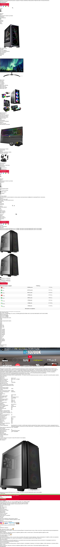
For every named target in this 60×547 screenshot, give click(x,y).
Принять (10, 533)
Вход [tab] (1, 209)
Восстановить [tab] (3, 211)
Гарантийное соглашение (5, 515)
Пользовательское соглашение (6, 521)
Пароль (1, 198)
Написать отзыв (3, 438)
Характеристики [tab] (3, 344)
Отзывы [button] (1, 435)
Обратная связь (37, 0)
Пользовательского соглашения (35, 499)
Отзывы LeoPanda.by (24, 0)
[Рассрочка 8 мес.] (17, 523)
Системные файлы (3, 535)
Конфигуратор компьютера (5, 0)
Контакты (47, 0)
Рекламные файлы (3, 539)
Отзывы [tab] (1, 345)
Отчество (2, 203)
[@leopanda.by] (8, 6)
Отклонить (2, 533)
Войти (1, 215)
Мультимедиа (2, 511)
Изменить (2, 204)
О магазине (42, 0)
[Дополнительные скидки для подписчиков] (1, 523)
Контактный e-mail (4, 199)
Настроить (6, 533)
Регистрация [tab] (2, 210)
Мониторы (2, 508)
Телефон (1, 200)
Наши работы (31, 0)
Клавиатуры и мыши (4, 510)
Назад (1, 546)
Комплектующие (3, 509)
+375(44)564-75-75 (4, 5)
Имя (1, 202)
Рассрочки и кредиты (15, 0)
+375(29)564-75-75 (4, 3)
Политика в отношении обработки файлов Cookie (10, 519)
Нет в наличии (3, 281)
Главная (1, 225)
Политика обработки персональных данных (9, 518)
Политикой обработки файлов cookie (41, 532)
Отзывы (1, 517)
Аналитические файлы (4, 542)
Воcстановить (3, 217)
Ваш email (2, 212)
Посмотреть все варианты (30, 308)
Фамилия (2, 201)
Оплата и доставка (3, 513)
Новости (1, 520)
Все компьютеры (3, 506)
